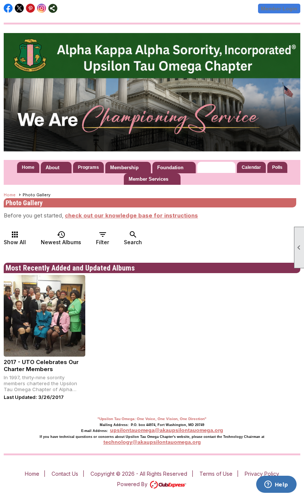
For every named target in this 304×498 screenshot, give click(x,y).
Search (133, 237)
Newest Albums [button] (61, 237)
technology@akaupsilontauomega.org (152, 442)
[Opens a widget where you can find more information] (276, 485)
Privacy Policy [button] (262, 474)
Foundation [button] (170, 167)
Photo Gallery (216, 167)
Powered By (133, 484)
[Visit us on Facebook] (8, 8)
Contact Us (65, 474)
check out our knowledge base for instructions (131, 215)
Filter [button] (102, 237)
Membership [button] (124, 167)
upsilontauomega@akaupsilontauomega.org (166, 430)
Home (28, 167)
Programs (88, 167)
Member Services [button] (148, 179)
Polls (277, 167)
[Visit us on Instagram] (41, 8)
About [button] (52, 167)
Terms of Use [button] (215, 474)
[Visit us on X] (19, 8)
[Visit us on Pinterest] (30, 8)
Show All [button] (15, 237)
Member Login (279, 9)
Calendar (251, 167)
